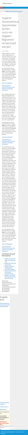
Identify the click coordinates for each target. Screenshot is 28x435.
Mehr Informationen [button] (7, 83)
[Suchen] (0, 429)
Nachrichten (5, 281)
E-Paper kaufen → (4, 406)
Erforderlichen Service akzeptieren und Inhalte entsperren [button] (8, 88)
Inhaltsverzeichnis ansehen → (4, 403)
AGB (17, 431)
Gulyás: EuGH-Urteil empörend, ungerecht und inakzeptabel (8, 284)
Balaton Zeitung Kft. (10, 431)
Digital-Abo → (3, 409)
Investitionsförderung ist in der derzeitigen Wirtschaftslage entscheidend (9, 289)
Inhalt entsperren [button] (6, 85)
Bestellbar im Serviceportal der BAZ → (4, 423)
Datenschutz (21, 431)
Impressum (3, 433)
